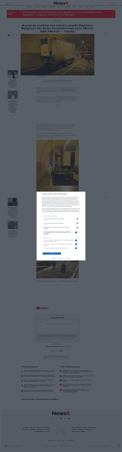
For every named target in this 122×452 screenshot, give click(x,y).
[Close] (83, 194)
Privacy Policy (68, 258)
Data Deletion (54, 258)
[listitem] (61, 216)
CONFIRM (51, 253)
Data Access (61, 258)
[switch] (76, 219)
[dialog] (61, 226)
